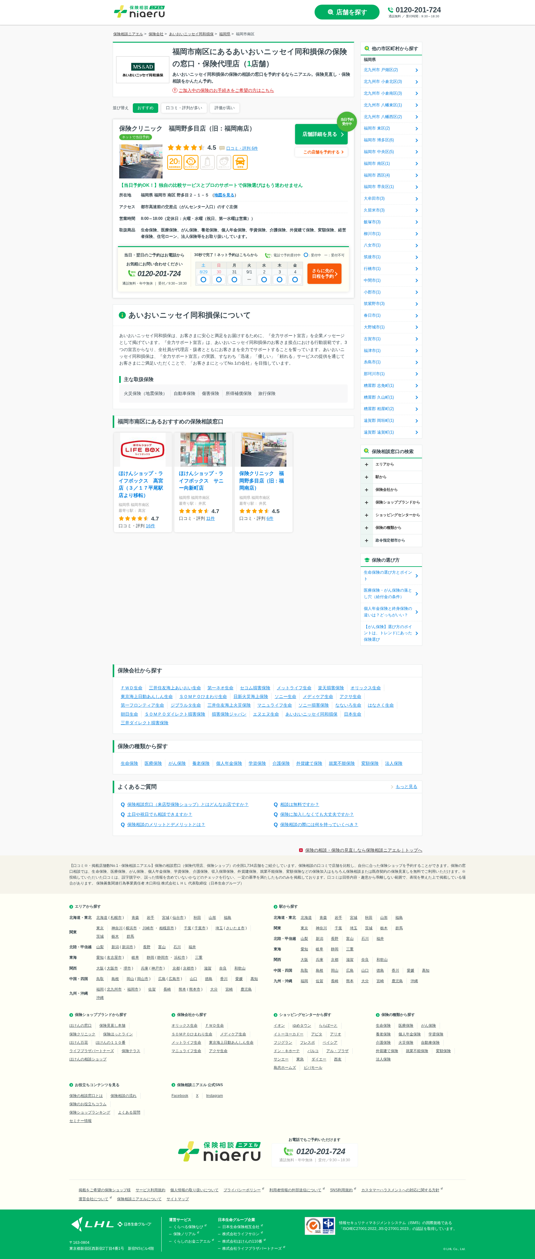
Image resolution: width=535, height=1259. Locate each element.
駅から (381, 477)
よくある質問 (129, 1112)
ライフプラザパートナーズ (91, 1051)
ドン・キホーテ (287, 1051)
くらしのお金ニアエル (192, 1241)
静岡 (150, 957)
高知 (254, 979)
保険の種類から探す (398, 1015)
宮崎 (229, 989)
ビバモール (313, 1067)
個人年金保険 (229, 763)
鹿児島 (246, 989)
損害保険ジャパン (229, 714)
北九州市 (114, 989)
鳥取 (100, 979)
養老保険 (201, 763)
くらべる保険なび (188, 1227)
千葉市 (200, 928)
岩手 (150, 917)
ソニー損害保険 (313, 705)
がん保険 (177, 763)
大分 (214, 989)
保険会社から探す (192, 1015)
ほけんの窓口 (80, 1025)
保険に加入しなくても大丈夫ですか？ (317, 814)
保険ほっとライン (118, 1034)
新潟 (115, 947)
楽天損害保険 (331, 687)
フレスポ (307, 1042)
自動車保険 (430, 1042)
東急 (300, 1059)
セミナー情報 (80, 1121)
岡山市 (142, 979)
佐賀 (152, 989)
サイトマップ (178, 1199)
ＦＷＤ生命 (131, 687)
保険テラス (131, 1051)
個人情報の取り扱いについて (194, 1190)
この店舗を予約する (321, 152)
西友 (337, 1059)
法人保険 (393, 763)
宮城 (165, 917)
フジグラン (283, 1042)
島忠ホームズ (285, 1067)
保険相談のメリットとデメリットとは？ (166, 824)
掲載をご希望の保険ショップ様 (105, 1190)
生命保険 (129, 763)
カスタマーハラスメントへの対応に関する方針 (400, 1190)
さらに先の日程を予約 (323, 273)
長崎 (167, 989)
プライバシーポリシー (242, 1190)
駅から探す (288, 906)
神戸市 (157, 968)
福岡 (100, 989)
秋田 (197, 917)
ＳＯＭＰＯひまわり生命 (203, 696)
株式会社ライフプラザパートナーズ (252, 1248)
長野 (146, 947)
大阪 (100, 968)
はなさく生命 (381, 705)
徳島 (208, 979)
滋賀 (207, 968)
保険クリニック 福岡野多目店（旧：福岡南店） (261, 480)
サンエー (281, 1059)
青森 (135, 917)
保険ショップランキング (89, 1112)
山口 (193, 979)
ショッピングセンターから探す (305, 1015)
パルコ (313, 1051)
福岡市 (132, 989)
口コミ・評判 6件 (242, 148)
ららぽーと (328, 1025)
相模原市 (166, 928)
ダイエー (318, 1059)
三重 (198, 957)
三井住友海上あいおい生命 (175, 687)
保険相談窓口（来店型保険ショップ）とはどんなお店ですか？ (188, 804)
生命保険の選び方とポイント (388, 575)
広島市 (174, 979)
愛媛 (239, 979)
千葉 (187, 928)
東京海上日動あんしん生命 (147, 696)
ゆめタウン (302, 1025)
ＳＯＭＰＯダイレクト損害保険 (175, 714)
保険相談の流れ (124, 1096)
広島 (162, 979)
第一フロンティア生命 (142, 705)
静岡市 (162, 957)
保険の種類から (389, 527)
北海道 (101, 917)
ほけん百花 (78, 1042)
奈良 (223, 968)
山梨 (100, 947)
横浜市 (131, 928)
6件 (270, 518)
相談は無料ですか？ (299, 804)
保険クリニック (82, 1034)
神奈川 (117, 928)
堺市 (127, 968)
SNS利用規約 (341, 1190)
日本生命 (352, 714)
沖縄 (100, 998)
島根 (115, 979)
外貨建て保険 (309, 763)
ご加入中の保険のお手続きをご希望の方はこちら (226, 90)
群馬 (130, 936)
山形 (212, 917)
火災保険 (405, 1042)
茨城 (100, 936)
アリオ (335, 1034)
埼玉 (219, 928)
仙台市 (178, 917)
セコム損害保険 (255, 687)
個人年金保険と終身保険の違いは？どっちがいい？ (388, 611)
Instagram (214, 1096)
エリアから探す (88, 906)
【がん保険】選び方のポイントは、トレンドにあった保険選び (388, 633)
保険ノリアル (184, 1234)
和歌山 (240, 968)
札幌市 (116, 917)
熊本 (182, 989)
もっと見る (406, 786)
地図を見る (224, 195)
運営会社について (93, 1199)
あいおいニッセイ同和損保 (311, 714)
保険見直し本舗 (112, 1025)
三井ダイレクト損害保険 (144, 722)
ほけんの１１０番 (110, 1042)
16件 (150, 525)
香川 (224, 979)
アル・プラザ (337, 1051)
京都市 (188, 968)
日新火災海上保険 (250, 696)
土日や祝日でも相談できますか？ (159, 814)
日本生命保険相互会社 (240, 1227)
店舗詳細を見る (319, 134)
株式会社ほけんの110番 (242, 1241)
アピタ (316, 1034)
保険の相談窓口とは (86, 1096)
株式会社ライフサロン (240, 1234)
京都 (176, 968)
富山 (162, 947)
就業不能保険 (342, 763)
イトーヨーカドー (288, 1034)
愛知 (100, 957)
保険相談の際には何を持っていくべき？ (319, 824)
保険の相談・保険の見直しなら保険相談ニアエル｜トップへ (363, 850)
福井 (192, 947)
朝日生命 (129, 714)
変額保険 (370, 763)
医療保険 (153, 763)
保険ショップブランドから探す (101, 1015)
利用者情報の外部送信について (295, 1190)
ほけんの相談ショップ (88, 1059)
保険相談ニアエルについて (139, 1199)
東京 (100, 928)
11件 (210, 518)
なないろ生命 (348, 705)
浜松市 (179, 957)
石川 (177, 947)
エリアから (385, 464)
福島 (227, 917)
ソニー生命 (285, 696)
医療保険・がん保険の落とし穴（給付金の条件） (388, 593)
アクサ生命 (350, 696)
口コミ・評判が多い (184, 107)
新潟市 (127, 947)
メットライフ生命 (294, 687)
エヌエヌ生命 (266, 714)
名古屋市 (114, 957)
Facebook (180, 1096)
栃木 (115, 936)
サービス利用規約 (150, 1190)
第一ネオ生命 (220, 687)
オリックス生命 (365, 687)
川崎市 (148, 928)
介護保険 (281, 763)
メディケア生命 (318, 696)
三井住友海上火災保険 (229, 705)
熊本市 (194, 989)
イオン (279, 1025)
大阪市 (112, 968)
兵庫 (144, 968)
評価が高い (225, 107)
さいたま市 (235, 928)
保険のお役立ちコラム (88, 1104)
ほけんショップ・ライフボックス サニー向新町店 (201, 480)
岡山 (130, 979)
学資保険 (257, 763)
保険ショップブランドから (398, 502)
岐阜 (135, 957)
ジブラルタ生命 (186, 705)
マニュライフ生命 (274, 705)
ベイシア (330, 1042)
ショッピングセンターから (398, 515)
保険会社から (387, 489)
